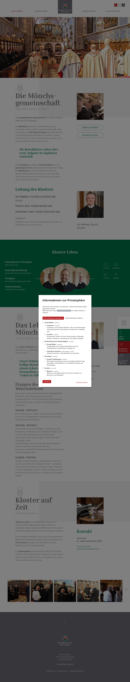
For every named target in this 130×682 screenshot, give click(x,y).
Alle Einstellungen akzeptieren (53, 318)
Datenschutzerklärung (64, 310)
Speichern (47, 381)
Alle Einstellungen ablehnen (74, 318)
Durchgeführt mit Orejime (81, 382)
